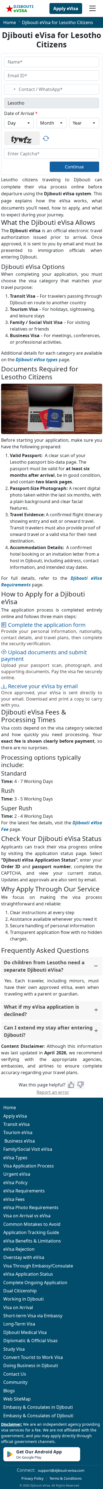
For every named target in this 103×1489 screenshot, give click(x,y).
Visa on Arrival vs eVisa (27, 1216)
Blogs (9, 1391)
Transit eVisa (16, 1124)
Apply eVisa (65, 8)
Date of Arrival (21, 113)
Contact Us (14, 1374)
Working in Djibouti (23, 1299)
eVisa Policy (15, 1183)
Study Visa (14, 1349)
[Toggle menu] (93, 8)
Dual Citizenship (20, 1291)
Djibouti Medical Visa (25, 1332)
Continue (74, 167)
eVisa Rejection (19, 1249)
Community (15, 1382)
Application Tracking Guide (31, 1232)
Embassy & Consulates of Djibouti (38, 1416)
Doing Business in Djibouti (30, 1365)
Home (9, 22)
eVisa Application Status (28, 1274)
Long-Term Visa (19, 1324)
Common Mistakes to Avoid (31, 1224)
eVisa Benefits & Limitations (32, 1241)
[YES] (71, 1085)
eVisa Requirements (24, 1191)
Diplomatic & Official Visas (30, 1341)
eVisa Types (15, 1158)
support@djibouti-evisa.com (61, 1470)
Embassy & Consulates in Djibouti (38, 1407)
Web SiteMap (17, 1399)
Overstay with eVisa (23, 1257)
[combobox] (10, 89)
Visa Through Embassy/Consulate (38, 1266)
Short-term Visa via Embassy (32, 1316)
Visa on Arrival (18, 1307)
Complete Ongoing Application (35, 1282)
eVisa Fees (14, 1199)
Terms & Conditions (65, 1478)
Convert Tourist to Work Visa (33, 1357)
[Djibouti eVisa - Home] (19, 8)
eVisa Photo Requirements (31, 1207)
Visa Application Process (28, 1166)
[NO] (80, 1085)
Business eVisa (19, 1141)
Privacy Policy (32, 1478)
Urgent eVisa (16, 1174)
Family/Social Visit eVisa (27, 1149)
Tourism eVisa (17, 1132)
